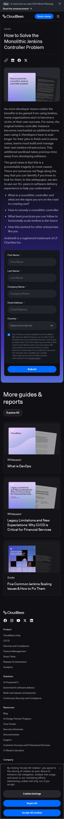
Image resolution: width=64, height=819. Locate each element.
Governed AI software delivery (19, 687)
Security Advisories (13, 729)
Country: (13, 318)
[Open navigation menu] (58, 16)
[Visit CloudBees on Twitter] (25, 620)
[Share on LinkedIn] (13, 60)
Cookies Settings (32, 793)
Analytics (8, 667)
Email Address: (16, 302)
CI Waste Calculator (13, 750)
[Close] (60, 768)
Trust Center (9, 724)
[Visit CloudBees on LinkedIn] (31, 620)
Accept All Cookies (32, 812)
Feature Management (14, 651)
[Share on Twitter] (26, 60)
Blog (5, 713)
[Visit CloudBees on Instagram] (12, 620)
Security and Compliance (16, 646)
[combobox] (30, 326)
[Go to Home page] (13, 16)
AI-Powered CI (11, 682)
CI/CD (6, 640)
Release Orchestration (15, 661)
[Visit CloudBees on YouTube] (18, 620)
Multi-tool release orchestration (19, 693)
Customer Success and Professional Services (26, 745)
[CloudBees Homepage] (13, 612)
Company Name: (17, 286)
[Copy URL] (6, 60)
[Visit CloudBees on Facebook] (5, 620)
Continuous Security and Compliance (22, 698)
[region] (32, 791)
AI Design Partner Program (17, 718)
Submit (32, 369)
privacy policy (34, 358)
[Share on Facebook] (19, 60)
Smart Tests (9, 656)
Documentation (11, 734)
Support (7, 740)
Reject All (32, 803)
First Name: (14, 255)
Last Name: (14, 271)
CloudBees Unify (12, 635)
